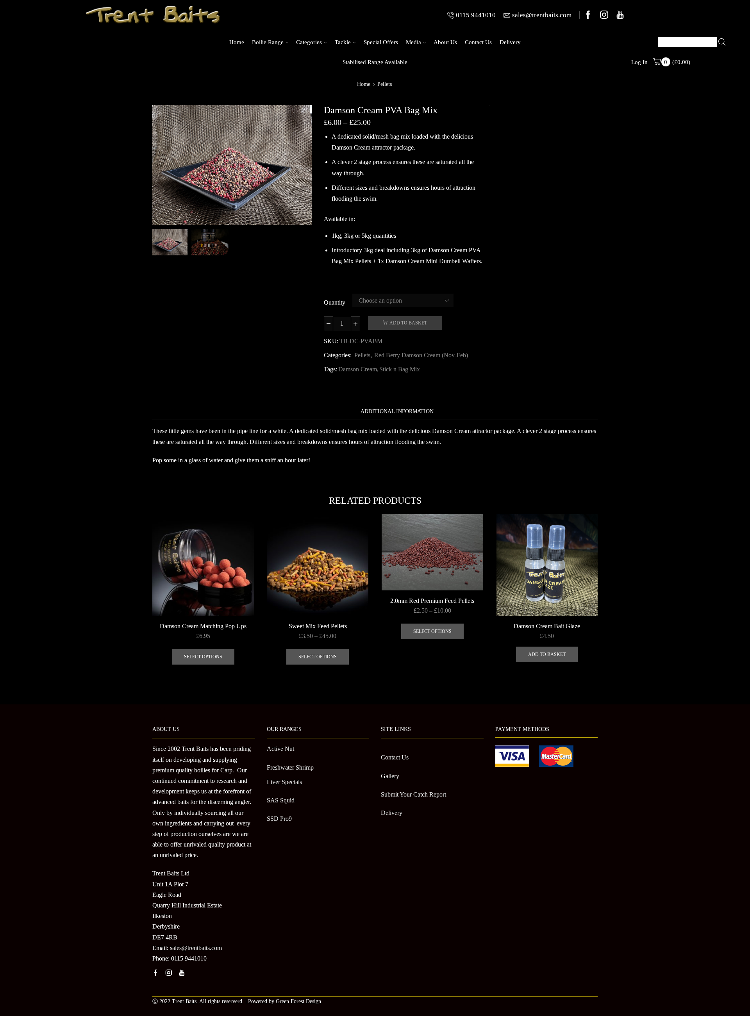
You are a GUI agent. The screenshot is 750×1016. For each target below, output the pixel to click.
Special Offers (381, 42)
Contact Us (478, 42)
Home (236, 42)
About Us (445, 42)
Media (413, 42)
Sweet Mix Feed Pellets (318, 626)
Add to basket (408, 323)
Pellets (384, 84)
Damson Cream (357, 369)
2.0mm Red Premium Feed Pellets (432, 600)
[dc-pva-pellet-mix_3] (210, 243)
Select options (203, 657)
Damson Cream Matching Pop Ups (203, 626)
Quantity (334, 302)
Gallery (390, 776)
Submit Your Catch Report (413, 794)
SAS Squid (281, 800)
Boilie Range (268, 42)
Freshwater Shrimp (290, 767)
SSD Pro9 (279, 818)
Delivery (510, 42)
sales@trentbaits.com (196, 948)
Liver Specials (284, 782)
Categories (309, 42)
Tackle (343, 42)
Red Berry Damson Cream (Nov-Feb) (421, 355)
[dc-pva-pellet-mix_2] (169, 241)
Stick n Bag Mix (399, 369)
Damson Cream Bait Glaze (547, 626)
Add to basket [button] (547, 654)
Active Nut (280, 748)
